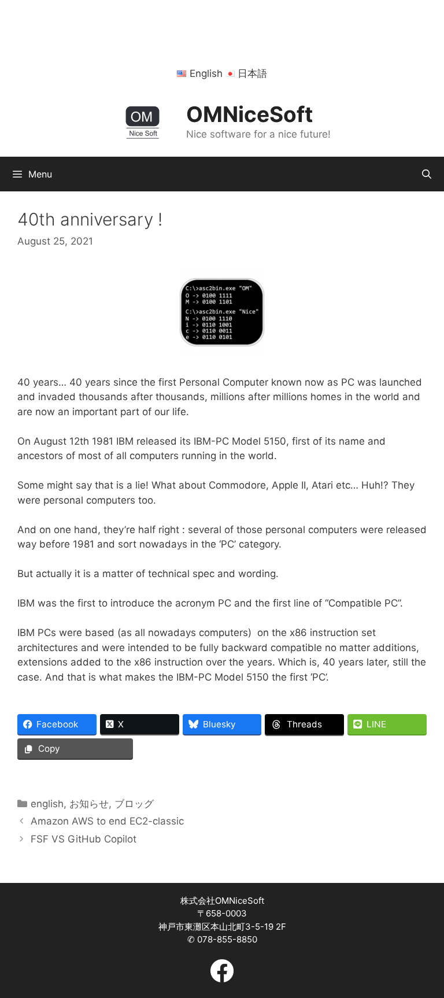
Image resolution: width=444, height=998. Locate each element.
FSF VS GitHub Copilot (83, 839)
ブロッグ (134, 804)
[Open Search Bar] (426, 174)
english (47, 804)
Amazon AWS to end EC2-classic (107, 821)
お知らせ (89, 804)
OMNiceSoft (249, 114)
